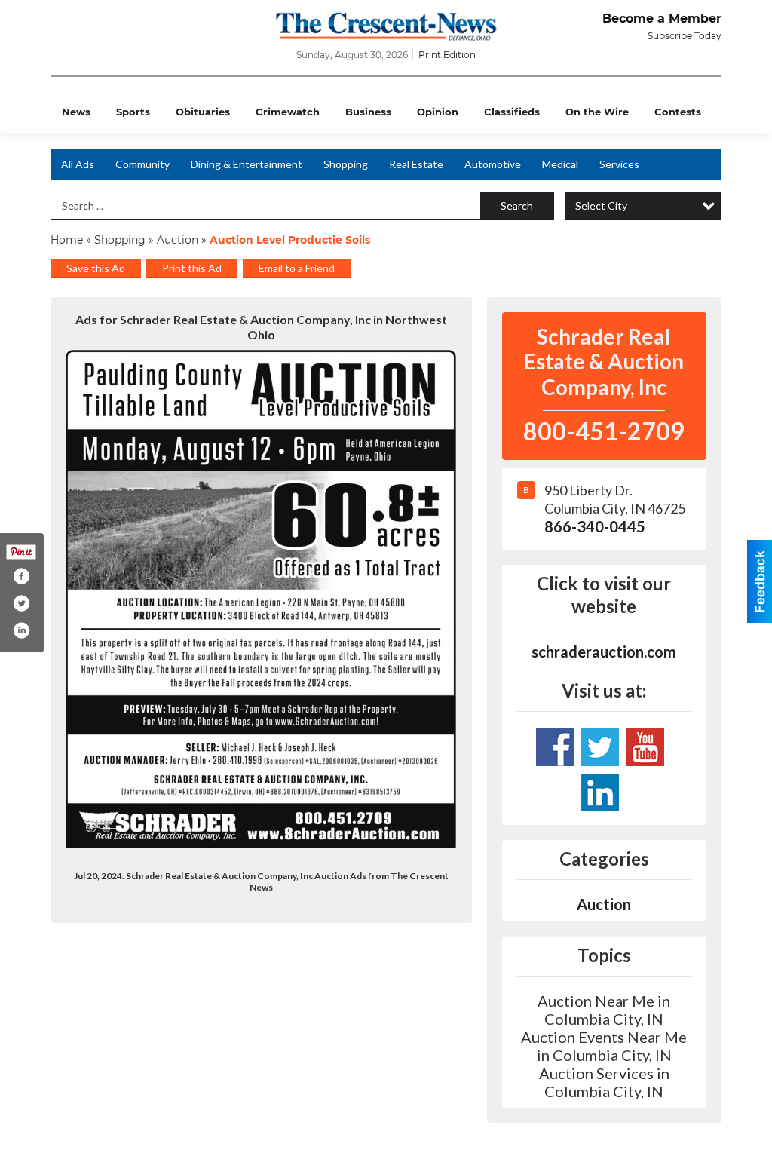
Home (67, 240)
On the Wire (597, 112)
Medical (560, 164)
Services (619, 164)
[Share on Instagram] (21, 630)
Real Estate (416, 164)
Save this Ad (95, 268)
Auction (177, 240)
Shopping (345, 164)
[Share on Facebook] (21, 576)
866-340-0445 (594, 526)
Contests (677, 112)
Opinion (437, 112)
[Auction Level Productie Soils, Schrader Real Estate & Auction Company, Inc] (261, 599)
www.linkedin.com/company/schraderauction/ (600, 792)
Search (517, 205)
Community (142, 164)
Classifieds (512, 112)
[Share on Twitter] (21, 603)
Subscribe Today (684, 35)
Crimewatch (288, 112)
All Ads (77, 164)
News (76, 112)
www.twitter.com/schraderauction (600, 747)
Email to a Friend (297, 268)
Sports (133, 112)
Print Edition (447, 54)
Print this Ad (192, 268)
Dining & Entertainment (246, 164)
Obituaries (203, 112)
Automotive (492, 164)
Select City (601, 205)
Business (368, 112)
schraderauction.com (604, 651)
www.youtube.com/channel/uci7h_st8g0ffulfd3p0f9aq (555, 747)
